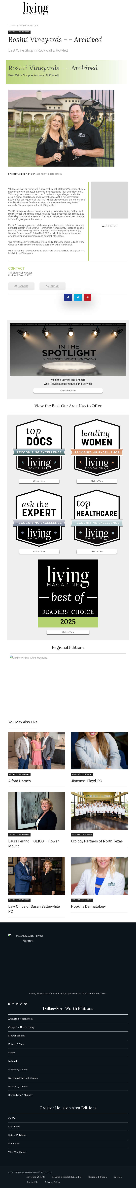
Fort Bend (14, 1126)
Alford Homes (19, 781)
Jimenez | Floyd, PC (86, 781)
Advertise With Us (36, 1177)
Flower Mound (16, 1035)
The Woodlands (17, 1151)
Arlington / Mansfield (20, 1018)
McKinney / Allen (18, 1069)
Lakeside (13, 1061)
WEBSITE (23, 286)
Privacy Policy (52, 1182)
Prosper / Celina (17, 1086)
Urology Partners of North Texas (97, 841)
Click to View (39, 481)
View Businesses (68, 390)
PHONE (54, 286)
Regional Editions (97, 1177)
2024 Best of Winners (24, 25)
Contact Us (32, 1182)
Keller (11, 1052)
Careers (118, 1177)
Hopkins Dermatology (88, 906)
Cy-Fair (12, 1118)
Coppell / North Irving (21, 1027)
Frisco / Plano (16, 1044)
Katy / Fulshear (17, 1135)
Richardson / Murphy (20, 1094)
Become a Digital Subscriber (67, 1177)
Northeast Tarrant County (23, 1077)
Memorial (13, 1143)
